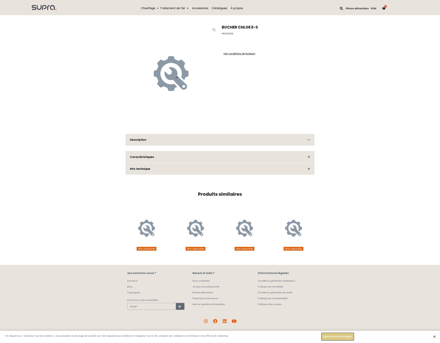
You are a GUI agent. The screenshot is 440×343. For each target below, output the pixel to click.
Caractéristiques (142, 157)
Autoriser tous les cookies (337, 336)
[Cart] (384, 8)
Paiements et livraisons (205, 298)
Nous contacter (201, 280)
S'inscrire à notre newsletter (142, 300)
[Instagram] (205, 321)
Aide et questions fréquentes (208, 304)
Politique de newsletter (270, 286)
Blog (129, 286)
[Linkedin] (224, 321)
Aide (373, 8)
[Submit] (180, 306)
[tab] (220, 140)
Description (138, 140)
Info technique (140, 169)
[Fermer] (434, 336)
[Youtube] (234, 321)
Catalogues (133, 292)
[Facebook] (215, 321)
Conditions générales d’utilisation (276, 280)
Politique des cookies (270, 304)
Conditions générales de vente (275, 292)
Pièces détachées (357, 8)
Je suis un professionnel (205, 286)
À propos (132, 280)
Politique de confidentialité (273, 298)
